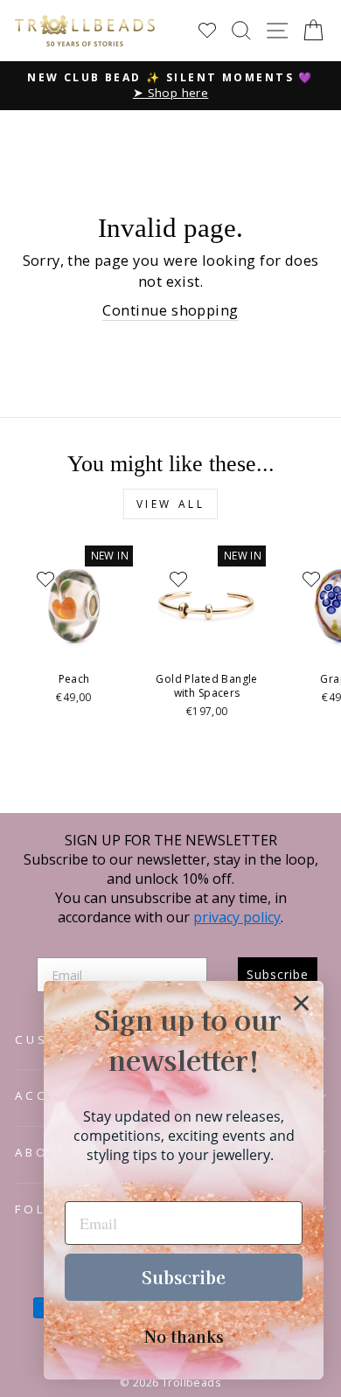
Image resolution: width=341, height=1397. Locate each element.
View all (170, 504)
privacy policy (237, 917)
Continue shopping (170, 310)
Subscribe (184, 1276)
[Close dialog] (301, 1003)
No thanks (184, 1335)
